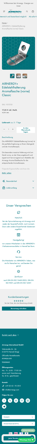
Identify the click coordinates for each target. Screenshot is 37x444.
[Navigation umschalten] (4, 11)
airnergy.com (7, 358)
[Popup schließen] (32, 437)
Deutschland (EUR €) (11, 424)
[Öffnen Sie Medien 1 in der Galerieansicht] (12, 76)
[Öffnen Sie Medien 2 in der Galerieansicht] (18, 76)
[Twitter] (10, 400)
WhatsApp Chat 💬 (26, 440)
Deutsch (6, 417)
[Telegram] (4, 406)
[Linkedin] (28, 400)
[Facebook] (4, 400)
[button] (27, 11)
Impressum (6, 362)
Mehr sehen (6, 173)
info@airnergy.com (12, 390)
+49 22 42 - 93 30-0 (13, 386)
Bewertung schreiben (18, 308)
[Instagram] (16, 400)
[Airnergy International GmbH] (15, 11)
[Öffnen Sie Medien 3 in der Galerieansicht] (24, 76)
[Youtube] (22, 400)
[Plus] (13, 129)
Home (4, 23)
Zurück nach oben (9, 335)
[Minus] (4, 129)
